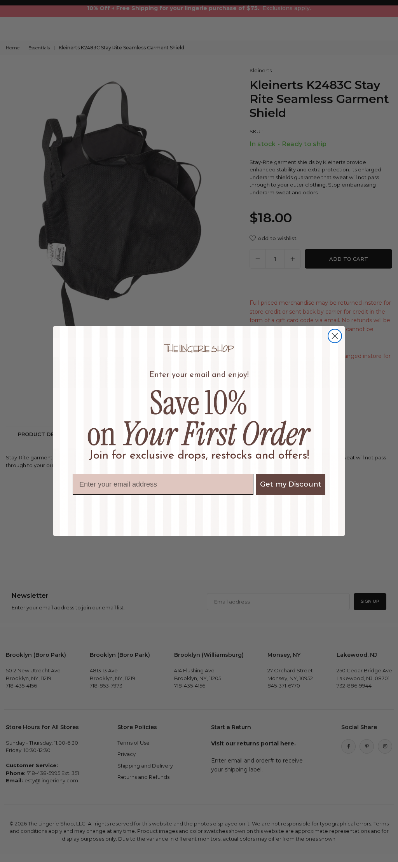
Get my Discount (290, 484)
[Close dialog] (335, 336)
